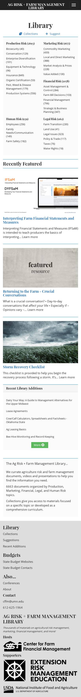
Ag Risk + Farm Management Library (36, 6)
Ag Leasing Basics (16, 429)
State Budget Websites (18, 562)
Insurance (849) (15, 75)
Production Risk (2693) (20, 43)
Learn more (30, 237)
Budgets (11, 555)
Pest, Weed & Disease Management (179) (18, 86)
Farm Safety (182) (16, 141)
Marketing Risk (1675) (56, 43)
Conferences (11, 583)
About (7, 589)
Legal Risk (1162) (53, 119)
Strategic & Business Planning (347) (55, 110)
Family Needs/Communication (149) (19, 132)
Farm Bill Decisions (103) (57, 95)
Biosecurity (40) (15, 49)
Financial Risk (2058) (56, 81)
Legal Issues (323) (53, 134)
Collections (30, 34)
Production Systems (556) (21, 93)
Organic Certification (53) (20, 80)
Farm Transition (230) (55, 124)
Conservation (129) (17, 53)
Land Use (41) (51, 129)
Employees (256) (15, 124)
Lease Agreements (17, 411)
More (37, 445)
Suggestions (11, 540)
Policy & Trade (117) (54, 139)
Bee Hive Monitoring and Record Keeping (30, 436)
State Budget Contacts (17, 568)
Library (11, 527)
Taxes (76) (49, 143)
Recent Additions (14, 546)
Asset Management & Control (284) (55, 88)
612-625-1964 (13, 607)
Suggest (54, 34)
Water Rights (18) (53, 148)
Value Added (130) (53, 74)
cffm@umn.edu (13, 601)
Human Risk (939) (17, 119)
